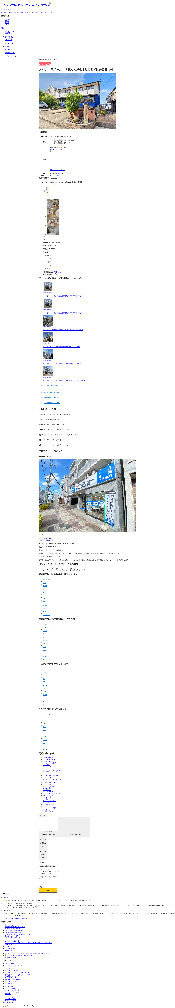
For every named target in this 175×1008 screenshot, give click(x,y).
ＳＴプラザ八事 (48, 791)
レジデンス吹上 (48, 757)
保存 (48, 890)
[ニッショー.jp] (32, 4)
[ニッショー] (5, 897)
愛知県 (7, 21)
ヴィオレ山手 (47, 790)
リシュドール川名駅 (49, 808)
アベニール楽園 (48, 795)
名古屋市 (8, 19)
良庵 (44, 773)
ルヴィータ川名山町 (49, 763)
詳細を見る (57, 272)
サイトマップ (9, 997)
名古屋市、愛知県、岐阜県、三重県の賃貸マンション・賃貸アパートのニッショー (27, 12)
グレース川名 (47, 784)
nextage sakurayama (49, 781)
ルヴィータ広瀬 (48, 761)
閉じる (42, 887)
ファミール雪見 (48, 812)
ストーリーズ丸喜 (48, 804)
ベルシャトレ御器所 (49, 759)
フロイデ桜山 (47, 788)
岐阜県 (7, 23)
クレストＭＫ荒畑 (48, 786)
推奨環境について (10, 1001)
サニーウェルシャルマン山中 (52, 770)
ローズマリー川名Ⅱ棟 (50, 772)
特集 (2, 28)
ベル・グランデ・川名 (50, 767)
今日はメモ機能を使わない (47, 866)
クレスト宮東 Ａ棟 (49, 782)
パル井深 (46, 802)
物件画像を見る (48, 272)
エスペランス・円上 (49, 801)
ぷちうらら (46, 810)
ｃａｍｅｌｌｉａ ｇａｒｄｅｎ (53, 779)
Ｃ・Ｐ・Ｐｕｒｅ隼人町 (51, 775)
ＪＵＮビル (46, 765)
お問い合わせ (9, 1002)
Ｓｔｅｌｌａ (47, 777)
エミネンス (46, 799)
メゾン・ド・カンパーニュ (51, 793)
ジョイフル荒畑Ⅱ (48, 797)
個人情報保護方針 (10, 999)
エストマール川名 (48, 806)
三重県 (7, 24)
